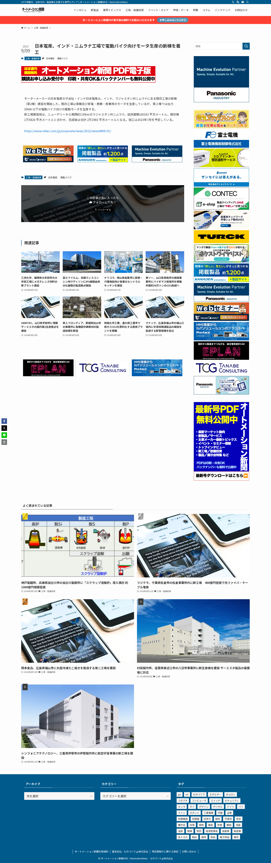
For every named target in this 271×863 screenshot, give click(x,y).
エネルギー (215, 794)
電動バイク (62, 58)
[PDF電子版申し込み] (88, 81)
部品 (213, 837)
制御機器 (183, 819)
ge (179, 794)
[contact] (242, 2)
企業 (229, 812)
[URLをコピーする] (4, 442)
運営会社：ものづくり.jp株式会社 (130, 851)
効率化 (207, 819)
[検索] (247, 2)
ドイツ (230, 806)
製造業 (237, 831)
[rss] (237, 2)
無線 (189, 831)
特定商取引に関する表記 (165, 851)
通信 (203, 837)
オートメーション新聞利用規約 (91, 851)
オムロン (230, 794)
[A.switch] (221, 166)
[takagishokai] (48, 161)
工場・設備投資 (32, 58)
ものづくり (199, 794)
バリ (241, 806)
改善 (219, 825)
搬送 (210, 825)
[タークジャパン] (221, 242)
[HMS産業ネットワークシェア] (221, 228)
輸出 (194, 837)
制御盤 (195, 819)
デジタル (218, 806)
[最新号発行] (221, 479)
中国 (220, 812)
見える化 (183, 837)
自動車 (225, 831)
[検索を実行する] (246, 46)
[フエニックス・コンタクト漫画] (221, 261)
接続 (201, 825)
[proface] (157, 375)
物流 (199, 831)
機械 (229, 825)
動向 (217, 819)
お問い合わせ (189, 851)
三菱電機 (208, 812)
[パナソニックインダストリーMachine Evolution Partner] (157, 161)
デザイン (204, 806)
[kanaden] (102, 161)
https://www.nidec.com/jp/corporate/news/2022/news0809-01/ (67, 131)
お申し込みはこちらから (173, 20)
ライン (181, 812)
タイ (192, 806)
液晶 (238, 825)
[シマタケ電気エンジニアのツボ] (221, 127)
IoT (187, 794)
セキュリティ (232, 800)
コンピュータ (199, 800)
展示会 (181, 825)
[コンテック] (221, 208)
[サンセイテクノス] (221, 185)
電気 (236, 837)
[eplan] (48, 375)
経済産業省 (212, 831)
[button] (4, 421)
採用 (192, 825)
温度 (180, 831)
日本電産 (50, 58)
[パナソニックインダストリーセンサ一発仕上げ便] (221, 393)
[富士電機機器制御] (221, 146)
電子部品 (224, 837)
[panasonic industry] (221, 101)
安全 (238, 819)
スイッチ (215, 800)
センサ (181, 806)
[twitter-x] (233, 2)
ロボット (194, 812)
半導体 (228, 819)
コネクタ (182, 800)
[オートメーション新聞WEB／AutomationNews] (33, 10)
